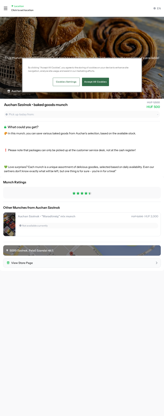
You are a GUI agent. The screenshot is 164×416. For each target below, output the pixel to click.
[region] (82, 75)
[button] (5, 8)
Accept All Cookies (95, 81)
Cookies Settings (66, 81)
